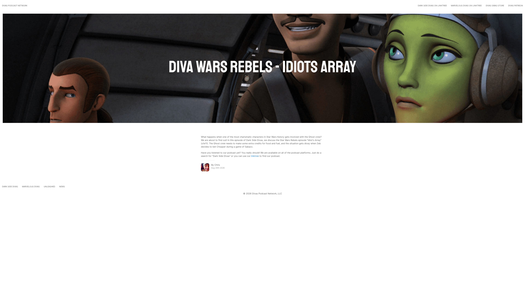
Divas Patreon (515, 5)
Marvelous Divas (31, 186)
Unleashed (49, 186)
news (62, 186)
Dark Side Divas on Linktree (432, 5)
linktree (255, 156)
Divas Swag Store (495, 5)
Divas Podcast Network (14, 5)
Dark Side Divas (10, 186)
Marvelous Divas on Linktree (466, 5)
